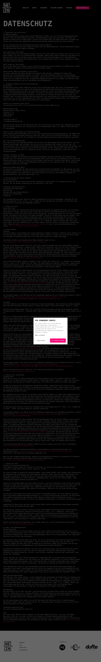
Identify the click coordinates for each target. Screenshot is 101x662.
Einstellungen (41, 340)
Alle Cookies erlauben (58, 340)
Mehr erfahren (40, 335)
